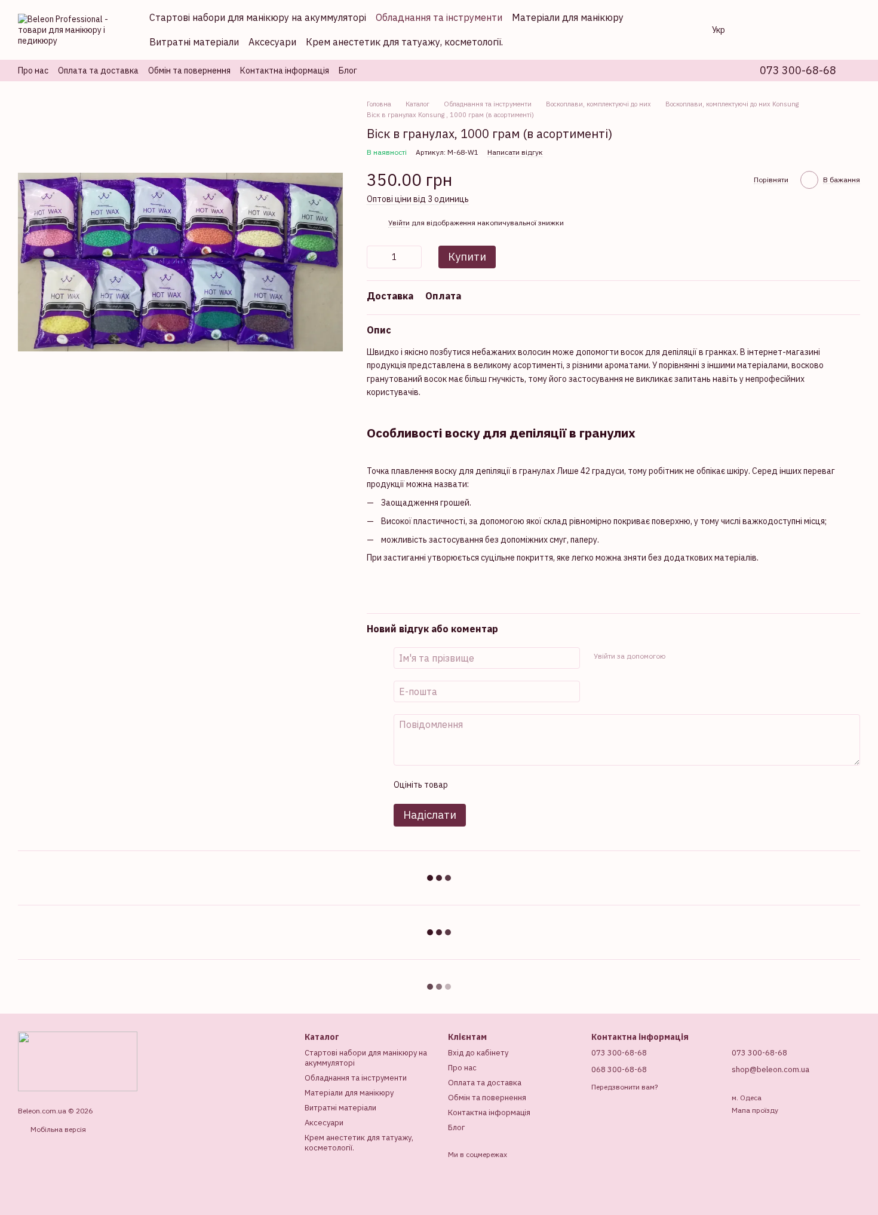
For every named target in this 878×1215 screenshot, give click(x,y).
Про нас (33, 70)
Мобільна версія (57, 1129)
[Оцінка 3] (505, 785)
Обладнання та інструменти (439, 17)
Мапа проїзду (755, 1110)
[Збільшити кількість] (412, 257)
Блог (348, 70)
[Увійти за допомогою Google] (697, 656)
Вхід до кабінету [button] (478, 1053)
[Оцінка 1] (467, 785)
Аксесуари (272, 42)
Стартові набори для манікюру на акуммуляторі (257, 17)
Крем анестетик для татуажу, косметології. (404, 42)
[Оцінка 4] (524, 785)
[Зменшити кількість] (375, 257)
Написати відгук (515, 152)
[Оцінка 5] (543, 785)
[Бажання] (788, 29)
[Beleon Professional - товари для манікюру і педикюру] (77, 1060)
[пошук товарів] (678, 29)
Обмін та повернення (189, 70)
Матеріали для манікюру (568, 17)
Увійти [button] (399, 222)
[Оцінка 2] (486, 785)
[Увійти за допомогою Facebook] (678, 656)
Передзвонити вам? (624, 1086)
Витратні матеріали (194, 42)
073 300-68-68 (798, 70)
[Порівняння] (757, 29)
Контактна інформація (284, 70)
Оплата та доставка (98, 70)
